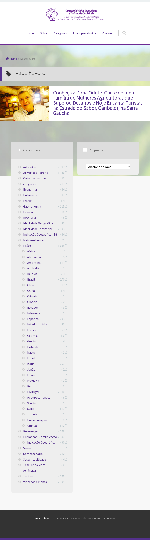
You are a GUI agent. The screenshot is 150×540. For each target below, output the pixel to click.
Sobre (43, 33)
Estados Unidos (37, 324)
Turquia (32, 414)
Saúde (27, 448)
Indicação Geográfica (41, 442)
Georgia (32, 336)
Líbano (31, 375)
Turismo (28, 476)
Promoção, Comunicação (40, 437)
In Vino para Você (83, 33)
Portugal (33, 392)
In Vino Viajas (42, 518)
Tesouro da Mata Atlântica (34, 467)
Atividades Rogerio (35, 173)
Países (27, 246)
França (27, 201)
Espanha (33, 319)
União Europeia (37, 420)
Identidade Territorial (37, 229)
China (31, 291)
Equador (32, 307)
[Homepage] (75, 15)
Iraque (31, 352)
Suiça (30, 409)
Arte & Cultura (32, 167)
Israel (31, 358)
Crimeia (32, 296)
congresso (30, 184)
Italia (30, 364)
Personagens (32, 431)
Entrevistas (31, 195)
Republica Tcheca (38, 397)
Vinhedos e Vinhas (35, 482)
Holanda (32, 347)
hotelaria (29, 217)
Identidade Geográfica (38, 223)
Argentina (34, 263)
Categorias (60, 33)
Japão (31, 369)
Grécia (31, 341)
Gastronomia (32, 206)
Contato (107, 33)
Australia (33, 268)
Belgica (32, 274)
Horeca (28, 212)
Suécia (31, 403)
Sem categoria (33, 454)
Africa (31, 251)
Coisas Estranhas (34, 178)
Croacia (32, 302)
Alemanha (34, 257)
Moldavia (33, 380)
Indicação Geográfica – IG (40, 234)
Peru (30, 386)
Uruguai (32, 426)
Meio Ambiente (33, 240)
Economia (30, 189)
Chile (30, 285)
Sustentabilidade (34, 459)
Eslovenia (33, 313)
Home (30, 33)
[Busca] (120, 29)
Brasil (31, 279)
